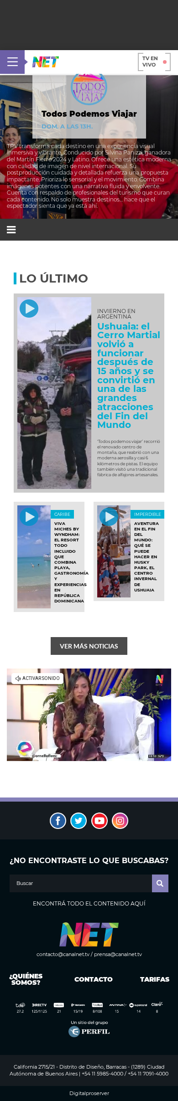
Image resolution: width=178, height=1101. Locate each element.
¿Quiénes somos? (25, 979)
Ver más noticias (89, 646)
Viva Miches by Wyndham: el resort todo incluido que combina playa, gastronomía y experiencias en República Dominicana (71, 562)
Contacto (91, 979)
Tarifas (154, 979)
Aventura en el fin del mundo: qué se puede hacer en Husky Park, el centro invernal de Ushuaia (146, 556)
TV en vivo (150, 61)
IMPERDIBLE (147, 514)
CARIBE (62, 514)
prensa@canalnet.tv (118, 954)
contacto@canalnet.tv (63, 954)
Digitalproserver (89, 1093)
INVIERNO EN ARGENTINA (116, 314)
